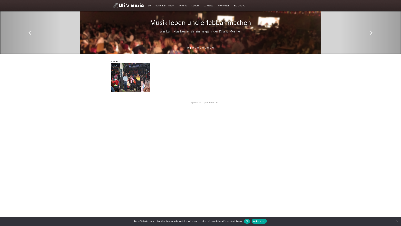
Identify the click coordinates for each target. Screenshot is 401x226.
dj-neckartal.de (210, 102)
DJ (149, 5)
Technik (183, 5)
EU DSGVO (239, 5)
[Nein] (397, 221)
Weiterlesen (259, 221)
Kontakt (195, 5)
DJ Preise (208, 5)
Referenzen (223, 5)
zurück (116, 61)
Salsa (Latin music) (164, 5)
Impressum (195, 102)
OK (247, 221)
